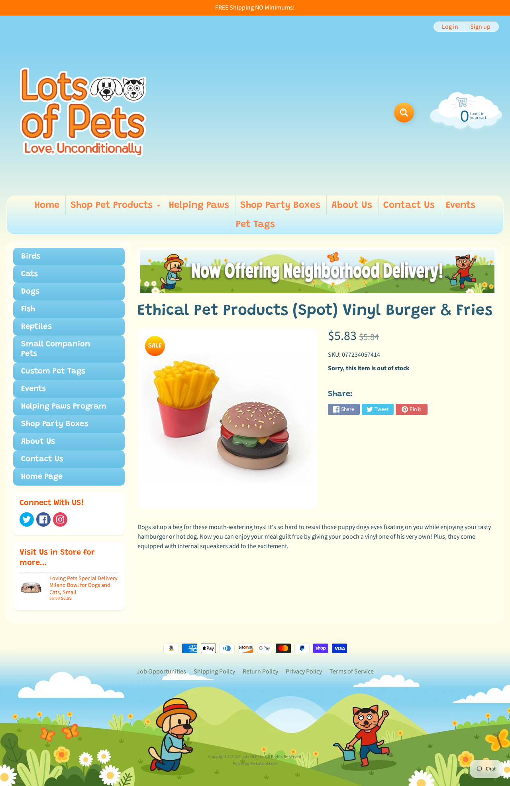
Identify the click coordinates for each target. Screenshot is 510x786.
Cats (29, 274)
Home (47, 205)
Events (460, 205)
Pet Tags (255, 224)
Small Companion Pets (55, 349)
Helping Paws (199, 205)
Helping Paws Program (63, 407)
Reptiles (36, 327)
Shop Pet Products (117, 208)
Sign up (480, 27)
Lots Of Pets (252, 757)
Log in (450, 27)
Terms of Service (352, 671)
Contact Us (409, 205)
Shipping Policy (214, 671)
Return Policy (260, 671)
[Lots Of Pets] (83, 112)
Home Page (42, 477)
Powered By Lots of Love (255, 763)
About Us (352, 205)
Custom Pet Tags (53, 371)
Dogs (30, 292)
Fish (28, 309)
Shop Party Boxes (280, 205)
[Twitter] (27, 519)
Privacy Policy (304, 671)
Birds (30, 257)
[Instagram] (60, 519)
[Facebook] (43, 519)
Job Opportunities (161, 671)
